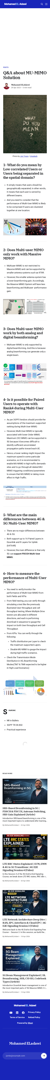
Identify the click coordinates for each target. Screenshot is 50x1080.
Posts (6, 67)
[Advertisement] (25, 35)
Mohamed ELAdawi (20, 84)
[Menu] (46, 4)
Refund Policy (34, 1017)
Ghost (30, 1023)
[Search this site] (42, 4)
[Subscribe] (44, 1056)
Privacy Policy (34, 1012)
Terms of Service (17, 1017)
